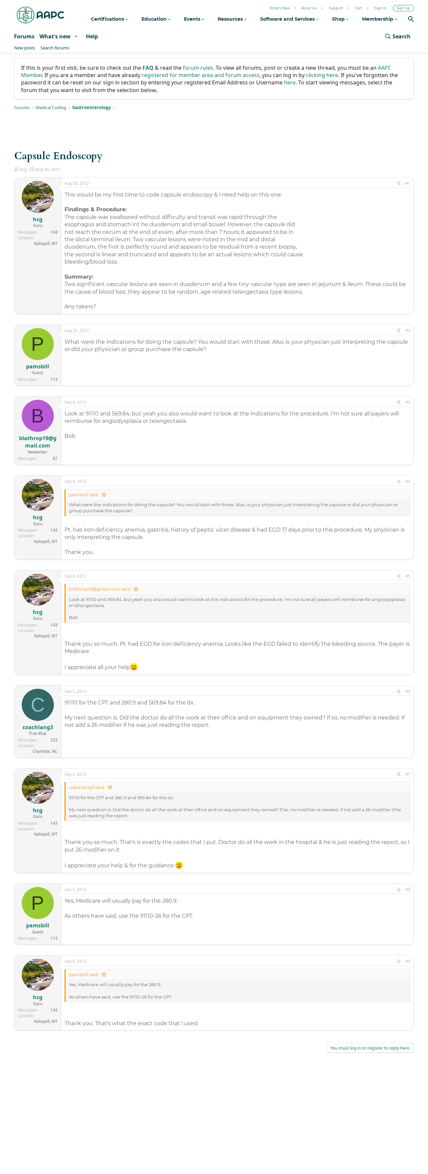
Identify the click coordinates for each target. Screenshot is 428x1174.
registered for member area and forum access (200, 75)
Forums (24, 36)
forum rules (198, 67)
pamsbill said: (84, 494)
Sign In (380, 8)
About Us (309, 8)
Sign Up (403, 8)
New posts (24, 48)
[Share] (398, 184)
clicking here (322, 75)
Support (336, 8)
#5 (407, 576)
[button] (76, 36)
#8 (407, 889)
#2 (407, 330)
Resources (231, 19)
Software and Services (288, 19)
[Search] (411, 20)
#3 (407, 402)
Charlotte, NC (45, 751)
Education (154, 19)
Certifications (108, 19)
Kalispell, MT (46, 243)
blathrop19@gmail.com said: (100, 589)
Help (92, 36)
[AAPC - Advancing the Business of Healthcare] (40, 15)
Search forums (54, 48)
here (290, 82)
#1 (407, 183)
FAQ (147, 67)
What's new (55, 36)
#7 (407, 774)
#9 (407, 961)
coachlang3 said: (87, 787)
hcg (23, 169)
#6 (407, 691)
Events (193, 19)
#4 (407, 481)
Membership (378, 19)
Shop (339, 19)
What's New (280, 8)
